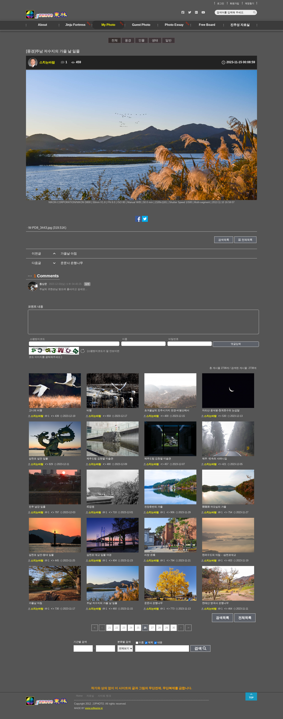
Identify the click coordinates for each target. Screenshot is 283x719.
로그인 (220, 3)
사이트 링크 (104, 695)
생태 (155, 40)
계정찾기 (249, 3)
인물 (141, 40)
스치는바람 (47, 62)
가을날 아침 (69, 253)
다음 (181, 628)
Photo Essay (174, 24)
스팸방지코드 (37, 339)
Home (79, 695)
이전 (102, 628)
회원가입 (234, 3)
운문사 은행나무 (72, 263)
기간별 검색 (80, 641)
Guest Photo (141, 24)
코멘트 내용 (35, 306)
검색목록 (223, 239)
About (42, 24)
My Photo (108, 24)
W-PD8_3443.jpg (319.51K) (47, 227)
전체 (114, 40)
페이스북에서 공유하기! (138, 218)
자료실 (90, 695)
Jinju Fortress (75, 24)
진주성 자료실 (240, 24)
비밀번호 (173, 339)
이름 (124, 339)
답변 (87, 284)
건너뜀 (94, 628)
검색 (198, 648)
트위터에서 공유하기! (145, 218)
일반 (168, 40)
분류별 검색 (124, 641)
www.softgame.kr (94, 708)
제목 (150, 642)
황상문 (43, 284)
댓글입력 (236, 343)
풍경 (128, 40)
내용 (159, 642)
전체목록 (247, 239)
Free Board (207, 24)
